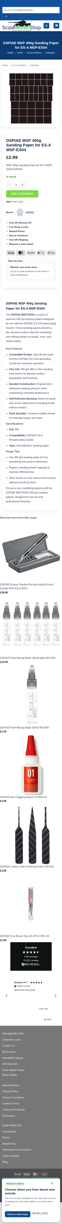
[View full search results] (5, 4)
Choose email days (17, 1214)
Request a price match (21, 244)
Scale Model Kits (11, 1125)
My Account (8, 1051)
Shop (20, 53)
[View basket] (56, 26)
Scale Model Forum (13, 1070)
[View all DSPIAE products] (20, 212)
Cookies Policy (10, 1103)
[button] (46, 26)
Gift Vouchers (9, 1064)
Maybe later (40, 1213)
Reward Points (10, 1085)
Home (10, 53)
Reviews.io (8, 1115)
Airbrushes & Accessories (16, 1149)
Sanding (50, 53)
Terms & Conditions (13, 1097)
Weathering (8, 1143)
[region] (31, 996)
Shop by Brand (10, 1155)
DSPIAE (30, 212)
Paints (6, 1137)
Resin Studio (9, 1075)
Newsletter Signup (12, 1058)
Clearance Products (13, 1109)
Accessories (34, 53)
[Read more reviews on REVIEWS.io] (31, 965)
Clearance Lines (11, 1039)
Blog (5, 1162)
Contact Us (8, 1045)
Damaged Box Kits (13, 1033)
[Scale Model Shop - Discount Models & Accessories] (21, 25)
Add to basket (22, 193)
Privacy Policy (10, 1091)
